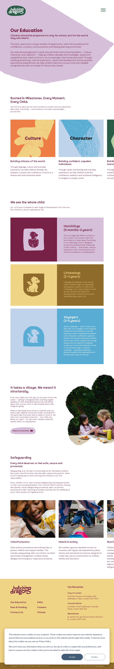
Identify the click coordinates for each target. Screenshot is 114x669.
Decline (94, 657)
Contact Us (16, 612)
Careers (41, 607)
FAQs (40, 602)
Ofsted (41, 612)
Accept (72, 657)
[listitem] (32, 150)
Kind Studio (100, 666)
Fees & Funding (18, 607)
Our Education (18, 602)
